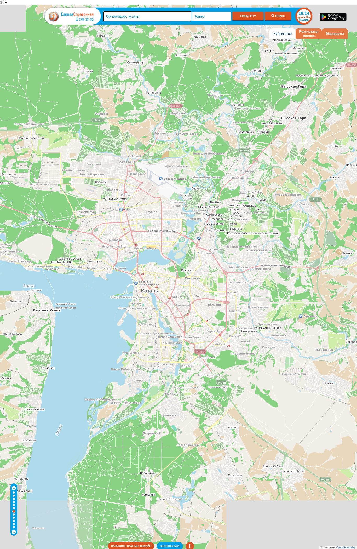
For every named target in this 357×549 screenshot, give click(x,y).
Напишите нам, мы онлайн (131, 546)
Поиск (279, 16)
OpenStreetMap (346, 547)
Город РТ (247, 16)
